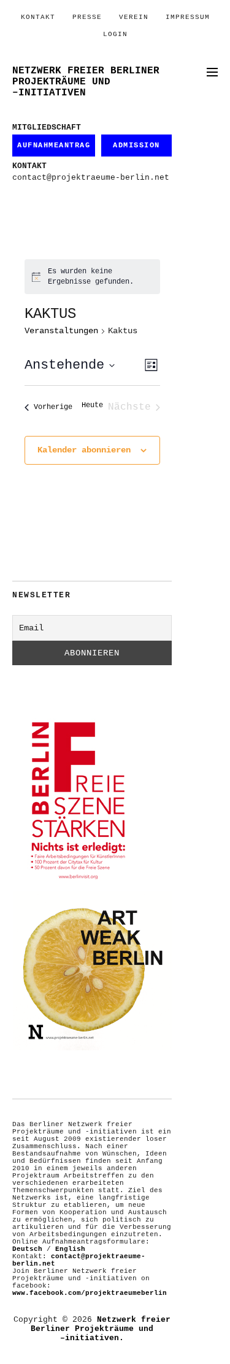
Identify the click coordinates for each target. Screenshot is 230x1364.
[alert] (92, 276)
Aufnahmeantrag (53, 145)
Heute (92, 405)
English (70, 1249)
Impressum (188, 17)
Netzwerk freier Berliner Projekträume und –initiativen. (101, 1329)
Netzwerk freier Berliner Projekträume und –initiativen (85, 81)
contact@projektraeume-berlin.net (90, 177)
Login (115, 34)
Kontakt (38, 17)
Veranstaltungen (61, 331)
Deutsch (27, 1249)
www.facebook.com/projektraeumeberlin (89, 1293)
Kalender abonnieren (84, 450)
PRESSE (87, 17)
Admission (136, 145)
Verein (133, 17)
